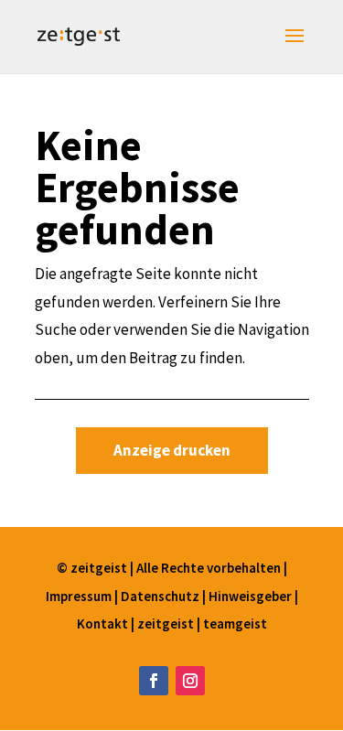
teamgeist (235, 623)
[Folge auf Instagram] (190, 680)
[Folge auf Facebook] (153, 680)
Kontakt (104, 623)
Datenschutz (161, 596)
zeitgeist (167, 623)
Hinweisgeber (250, 596)
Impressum (80, 596)
